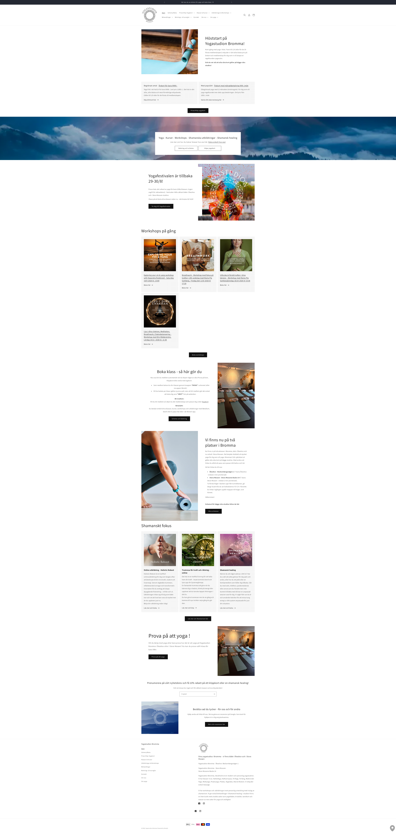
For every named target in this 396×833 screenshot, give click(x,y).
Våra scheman (213, 511)
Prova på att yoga (158, 657)
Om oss (143, 778)
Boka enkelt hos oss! (217, 142)
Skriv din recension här (216, 724)
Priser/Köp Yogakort (148, 756)
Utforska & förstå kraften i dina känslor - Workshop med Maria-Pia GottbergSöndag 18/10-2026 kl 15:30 (235, 278)
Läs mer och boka (150, 608)
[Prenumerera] (214, 694)
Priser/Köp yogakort (198, 110)
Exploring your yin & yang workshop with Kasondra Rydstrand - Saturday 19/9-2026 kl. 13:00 (159, 278)
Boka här (147, 285)
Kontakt (144, 774)
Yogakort (205, 402)
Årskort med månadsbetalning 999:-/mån (231, 85)
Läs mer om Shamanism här (198, 619)
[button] (186, 13)
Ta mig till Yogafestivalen (161, 206)
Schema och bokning (179, 419)
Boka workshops (198, 355)
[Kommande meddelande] (231, 2)
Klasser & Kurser (146, 760)
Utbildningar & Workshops (150, 763)
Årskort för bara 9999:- (168, 85)
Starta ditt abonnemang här (211, 100)
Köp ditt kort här (150, 100)
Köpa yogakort (209, 148)
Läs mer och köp (188, 608)
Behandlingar (145, 767)
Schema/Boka (145, 752)
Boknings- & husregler (148, 770)
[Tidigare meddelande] (164, 2)
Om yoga (144, 781)
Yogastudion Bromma (151, 828)
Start (143, 749)
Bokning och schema (186, 148)
